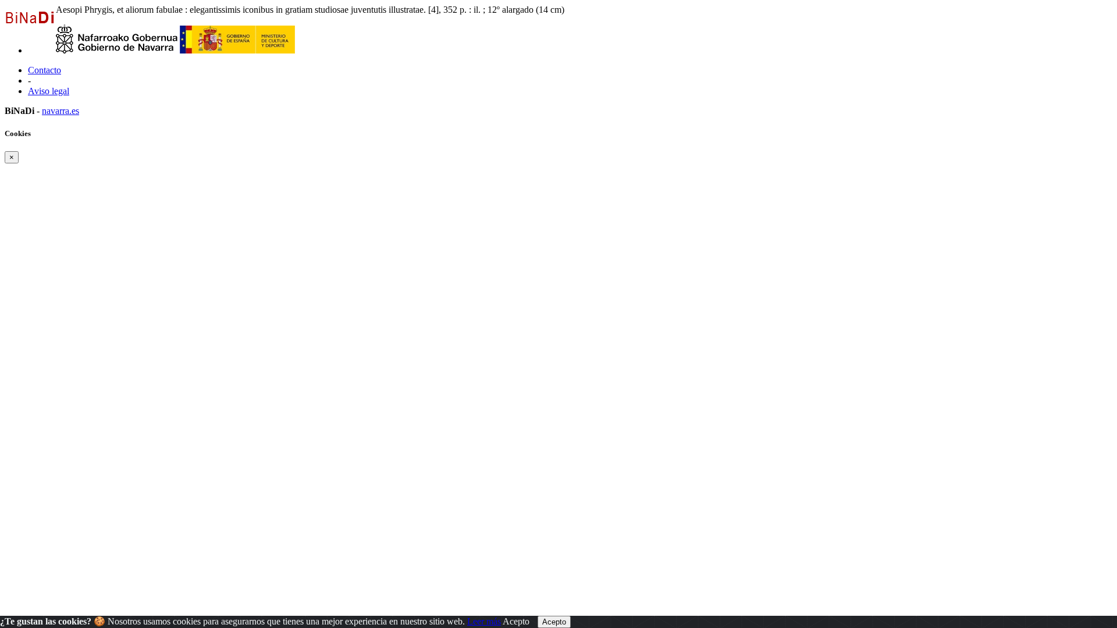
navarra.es (60, 111)
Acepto (516, 621)
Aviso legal (48, 91)
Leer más (484, 621)
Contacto (44, 70)
